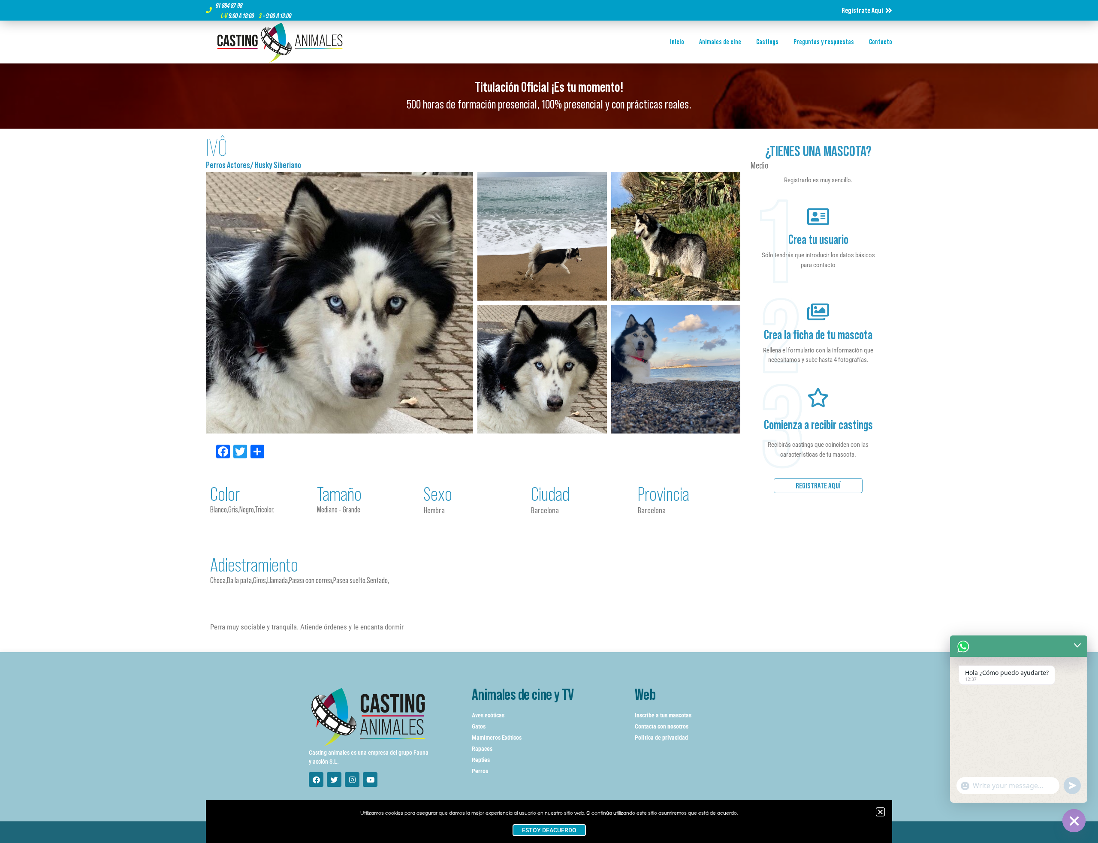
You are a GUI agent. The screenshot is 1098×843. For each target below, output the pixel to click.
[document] (549, 421)
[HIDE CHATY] (1074, 820)
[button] (880, 812)
